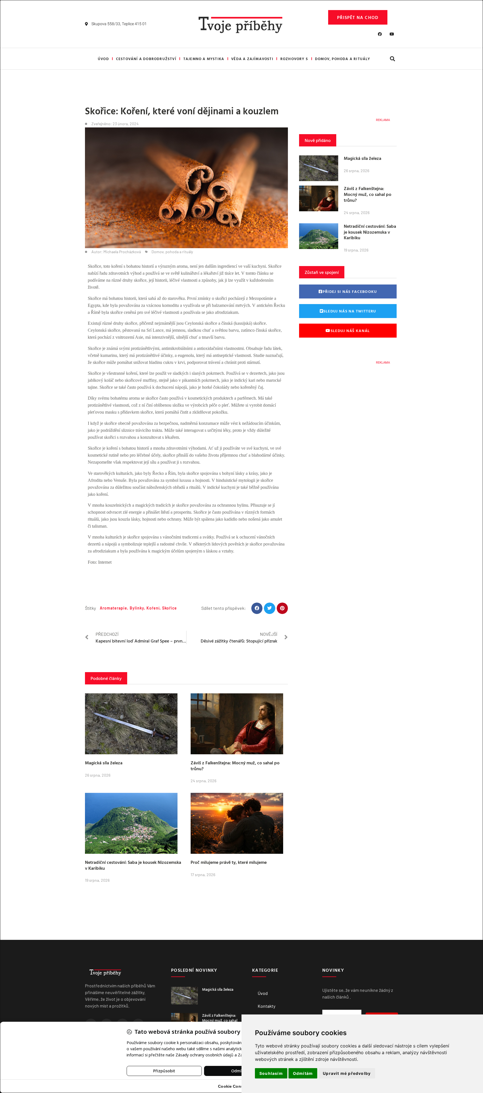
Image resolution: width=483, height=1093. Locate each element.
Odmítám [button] (303, 1073)
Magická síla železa (103, 762)
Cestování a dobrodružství (146, 58)
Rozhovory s (294, 58)
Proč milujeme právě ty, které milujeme (229, 862)
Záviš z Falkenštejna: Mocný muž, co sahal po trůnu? (235, 765)
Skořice (169, 608)
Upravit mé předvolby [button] (347, 1073)
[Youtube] (392, 34)
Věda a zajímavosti (252, 58)
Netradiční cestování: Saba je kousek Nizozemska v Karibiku (133, 865)
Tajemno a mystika (203, 58)
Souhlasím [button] (271, 1073)
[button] (392, 58)
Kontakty (266, 1006)
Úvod (103, 58)
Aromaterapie (113, 608)
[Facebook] (380, 34)
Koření (153, 608)
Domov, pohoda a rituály (342, 58)
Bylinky (137, 608)
